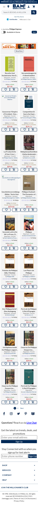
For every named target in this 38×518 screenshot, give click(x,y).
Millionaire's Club (25, 19)
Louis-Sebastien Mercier (30, 392)
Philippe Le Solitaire (29, 276)
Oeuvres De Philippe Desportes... (29, 348)
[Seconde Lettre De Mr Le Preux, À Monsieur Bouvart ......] (9, 223)
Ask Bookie (13, 19)
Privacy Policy (19, 501)
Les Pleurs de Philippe (29, 271)
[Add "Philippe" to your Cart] (33, 248)
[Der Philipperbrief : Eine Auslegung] (10, 300)
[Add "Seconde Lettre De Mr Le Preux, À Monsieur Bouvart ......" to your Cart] (14, 248)
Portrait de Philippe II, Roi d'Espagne (29, 310)
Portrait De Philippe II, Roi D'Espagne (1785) (29, 387)
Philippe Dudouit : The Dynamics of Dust (29, 193)
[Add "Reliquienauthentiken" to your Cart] (33, 170)
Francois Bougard (27, 117)
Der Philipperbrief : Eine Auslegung (9, 310)
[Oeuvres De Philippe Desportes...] (28, 338)
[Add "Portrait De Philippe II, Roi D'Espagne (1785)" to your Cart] (33, 402)
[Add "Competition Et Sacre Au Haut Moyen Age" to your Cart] (33, 129)
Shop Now (19, 51)
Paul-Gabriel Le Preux (10, 238)
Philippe (29, 232)
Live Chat (32, 422)
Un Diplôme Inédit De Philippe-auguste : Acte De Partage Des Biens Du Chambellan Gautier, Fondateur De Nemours (10, 348)
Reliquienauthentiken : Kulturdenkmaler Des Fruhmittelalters (29, 153)
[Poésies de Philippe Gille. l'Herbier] (9, 261)
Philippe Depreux (10, 79)
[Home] (19, 6)
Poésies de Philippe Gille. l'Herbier (9, 271)
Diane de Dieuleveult (29, 235)
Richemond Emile (11, 353)
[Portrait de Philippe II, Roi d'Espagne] (28, 300)
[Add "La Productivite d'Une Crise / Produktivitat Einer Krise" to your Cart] (14, 170)
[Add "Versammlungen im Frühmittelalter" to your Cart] (33, 89)
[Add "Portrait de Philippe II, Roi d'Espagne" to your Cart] (33, 325)
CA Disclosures (30, 498)
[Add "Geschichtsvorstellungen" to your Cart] (16, 210)
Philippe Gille (10, 276)
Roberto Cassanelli (29, 158)
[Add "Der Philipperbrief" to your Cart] (14, 325)
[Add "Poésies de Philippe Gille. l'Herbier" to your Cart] (14, 287)
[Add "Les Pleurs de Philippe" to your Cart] (33, 287)
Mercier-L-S (29, 315)
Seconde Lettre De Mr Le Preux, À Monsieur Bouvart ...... (10, 233)
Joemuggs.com (7, 498)
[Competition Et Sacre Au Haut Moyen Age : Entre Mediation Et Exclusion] (28, 103)
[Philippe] (28, 223)
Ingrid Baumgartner (9, 198)
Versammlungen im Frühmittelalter (28, 74)
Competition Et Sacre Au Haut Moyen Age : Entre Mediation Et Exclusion (29, 113)
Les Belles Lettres (11, 118)
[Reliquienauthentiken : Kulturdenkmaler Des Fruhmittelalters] (29, 143)
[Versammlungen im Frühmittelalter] (29, 64)
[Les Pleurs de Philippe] (28, 261)
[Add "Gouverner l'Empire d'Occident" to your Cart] (14, 129)
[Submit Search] (33, 12)
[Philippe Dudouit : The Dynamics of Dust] (28, 183)
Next (22, 408)
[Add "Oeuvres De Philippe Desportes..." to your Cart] (33, 364)
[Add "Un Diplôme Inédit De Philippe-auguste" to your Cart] (14, 364)
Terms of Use (18, 498)
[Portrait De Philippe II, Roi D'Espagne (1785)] (29, 377)
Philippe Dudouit (26, 198)
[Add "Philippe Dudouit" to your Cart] (33, 210)
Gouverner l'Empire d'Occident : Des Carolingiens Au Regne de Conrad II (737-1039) (10, 113)
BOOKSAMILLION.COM (22, 496)
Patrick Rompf (10, 315)
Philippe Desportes (29, 353)
